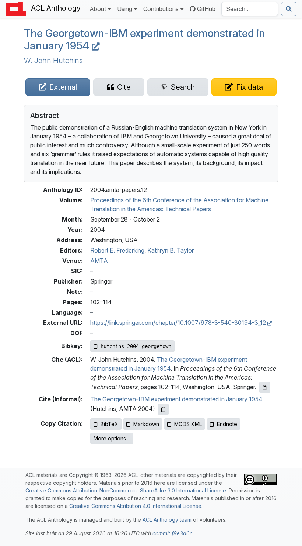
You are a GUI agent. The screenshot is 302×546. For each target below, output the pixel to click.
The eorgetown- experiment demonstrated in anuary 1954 (144, 39)
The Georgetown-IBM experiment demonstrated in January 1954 (176, 399)
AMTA (99, 260)
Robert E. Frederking (117, 250)
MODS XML (188, 424)
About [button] (97, 9)
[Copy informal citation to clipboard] (163, 409)
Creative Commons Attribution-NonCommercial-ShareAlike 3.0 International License (125, 490)
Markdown (146, 424)
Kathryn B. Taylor (170, 250)
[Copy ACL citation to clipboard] (264, 387)
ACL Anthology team (167, 519)
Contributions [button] (161, 9)
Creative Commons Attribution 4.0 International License (135, 506)
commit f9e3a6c (172, 533)
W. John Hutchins (53, 60)
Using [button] (124, 9)
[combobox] (249, 9)
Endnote (227, 424)
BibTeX (109, 424)
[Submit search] (288, 9)
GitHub (206, 9)
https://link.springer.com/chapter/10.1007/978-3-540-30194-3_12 (178, 322)
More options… (112, 438)
